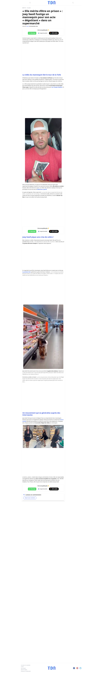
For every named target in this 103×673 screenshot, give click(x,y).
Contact (22, 666)
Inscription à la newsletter (25, 665)
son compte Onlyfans (57, 87)
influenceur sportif (42, 189)
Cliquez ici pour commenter (30, 497)
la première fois (26, 272)
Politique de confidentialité (26, 671)
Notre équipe (23, 668)
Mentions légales (24, 669)
